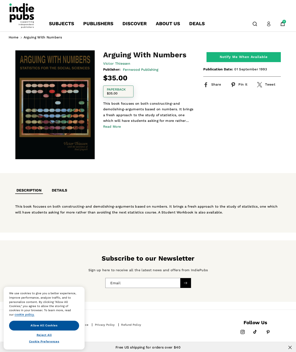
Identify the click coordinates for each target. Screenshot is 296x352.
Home (13, 37)
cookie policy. (24, 314)
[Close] (290, 347)
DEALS (197, 23)
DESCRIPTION (29, 190)
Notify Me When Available (244, 57)
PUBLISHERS (98, 23)
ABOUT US (168, 23)
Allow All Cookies (44, 325)
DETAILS (59, 190)
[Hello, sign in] (268, 24)
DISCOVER (134, 23)
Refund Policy (131, 324)
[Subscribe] (185, 283)
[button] (255, 24)
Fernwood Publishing (140, 69)
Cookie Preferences (44, 341)
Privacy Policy (105, 324)
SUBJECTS (61, 23)
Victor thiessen (116, 63)
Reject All (44, 334)
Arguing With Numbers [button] (43, 37)
